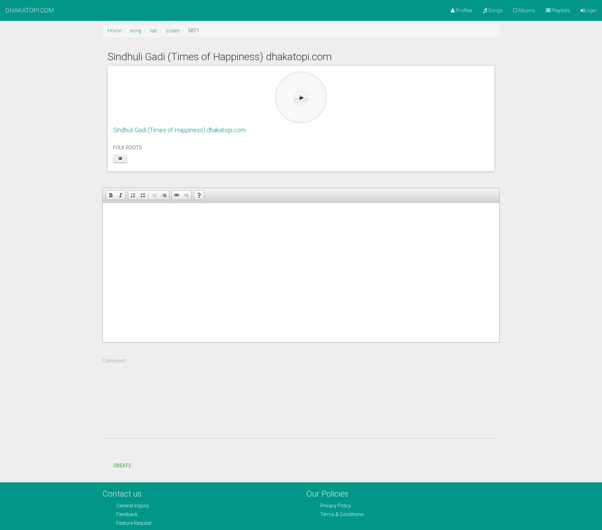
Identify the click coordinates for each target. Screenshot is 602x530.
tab (153, 30)
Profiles (463, 10)
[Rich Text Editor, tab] (301, 272)
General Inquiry (132, 505)
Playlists (560, 10)
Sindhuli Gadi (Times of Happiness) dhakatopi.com (179, 130)
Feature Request (134, 523)
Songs (495, 10)
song (135, 30)
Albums (526, 10)
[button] (111, 195)
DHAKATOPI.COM (29, 10)
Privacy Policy (335, 505)
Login (591, 10)
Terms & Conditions (342, 514)
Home (114, 30)
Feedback (127, 514)
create (172, 30)
